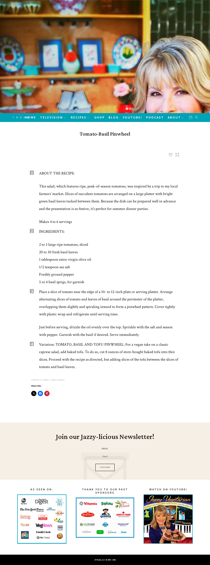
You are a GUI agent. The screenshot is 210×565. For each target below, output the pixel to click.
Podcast (155, 117)
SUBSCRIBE (105, 467)
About (174, 117)
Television (51, 117)
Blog (114, 117)
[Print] (170, 154)
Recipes (78, 117)
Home (30, 117)
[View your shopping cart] (190, 117)
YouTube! (132, 117)
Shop (99, 117)
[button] (177, 154)
